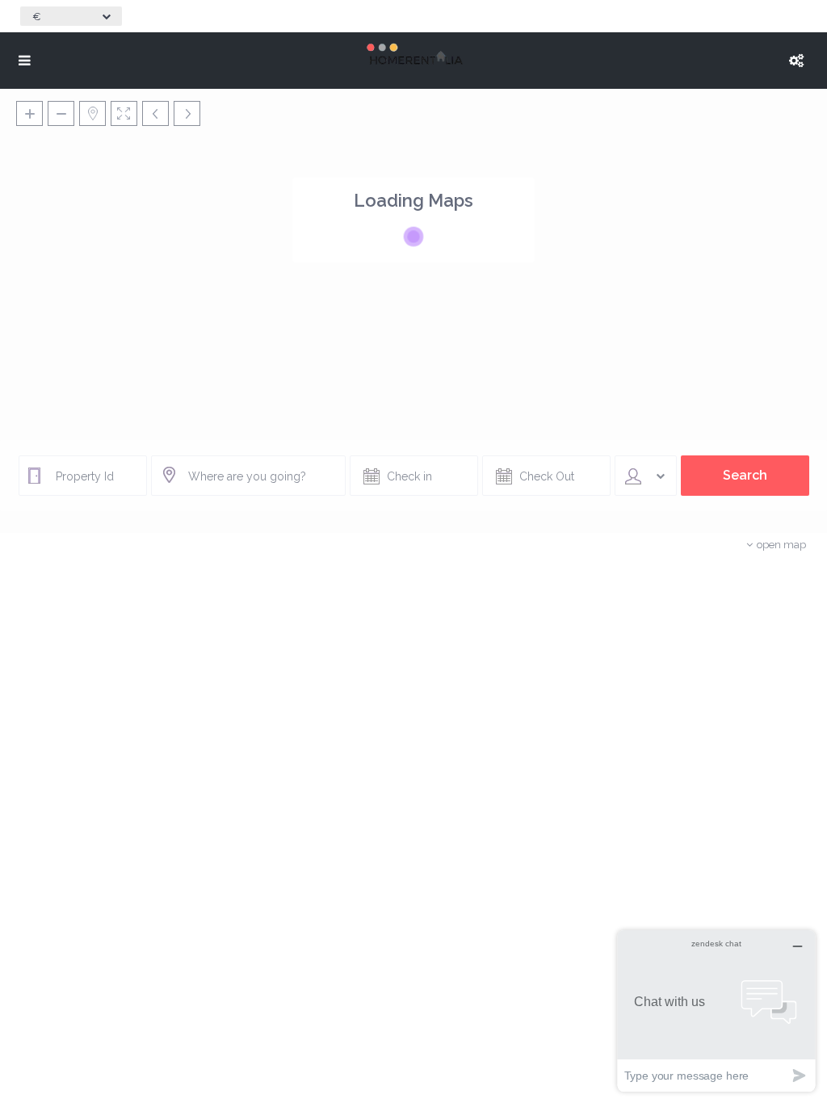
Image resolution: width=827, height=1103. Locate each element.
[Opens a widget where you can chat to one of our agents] (716, 1010)
